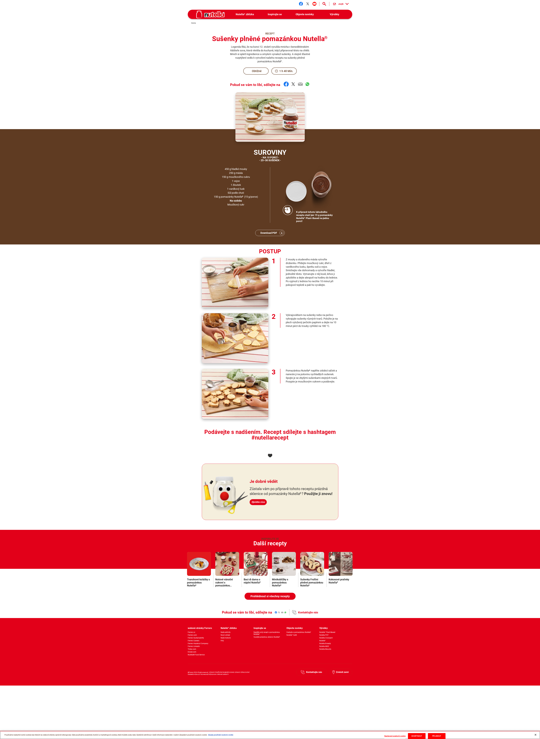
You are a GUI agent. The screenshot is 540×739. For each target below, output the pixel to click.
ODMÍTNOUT (416, 736)
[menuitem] (245, 14)
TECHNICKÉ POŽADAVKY (208, 674)
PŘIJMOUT (436, 736)
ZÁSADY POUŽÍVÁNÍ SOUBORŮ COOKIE (221, 672)
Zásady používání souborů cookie (220, 735)
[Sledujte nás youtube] (314, 4)
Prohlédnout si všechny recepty (270, 596)
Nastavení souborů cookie (395, 736)
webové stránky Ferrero (200, 628)
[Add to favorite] (270, 456)
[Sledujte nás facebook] (301, 4)
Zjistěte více (258, 502)
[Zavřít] (535, 735)
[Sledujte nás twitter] (308, 4)
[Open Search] (324, 4)
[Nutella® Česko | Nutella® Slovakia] (210, 14)
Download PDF (268, 232)
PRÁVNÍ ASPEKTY (223, 674)
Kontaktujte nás (308, 612)
